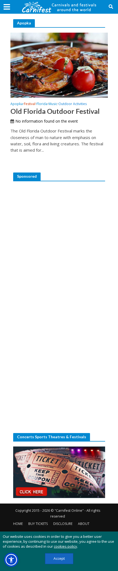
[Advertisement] (59, 245)
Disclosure (62, 523)
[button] (11, 560)
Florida (41, 104)
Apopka (16, 104)
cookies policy (65, 546)
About (83, 523)
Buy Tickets (38, 523)
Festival (29, 104)
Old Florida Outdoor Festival (55, 111)
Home (18, 523)
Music (53, 104)
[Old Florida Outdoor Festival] (59, 64)
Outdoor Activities (72, 104)
